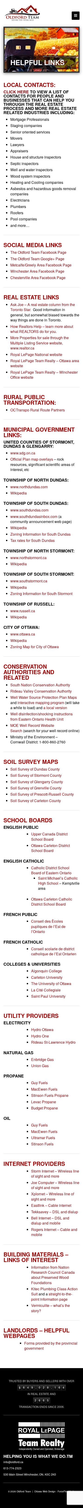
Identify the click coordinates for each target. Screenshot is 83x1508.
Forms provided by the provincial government (50, 1345)
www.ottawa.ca (22, 634)
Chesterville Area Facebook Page (37, 277)
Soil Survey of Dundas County (35, 769)
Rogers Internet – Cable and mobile (54, 1232)
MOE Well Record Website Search (32, 728)
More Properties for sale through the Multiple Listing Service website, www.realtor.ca (39, 343)
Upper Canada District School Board (49, 836)
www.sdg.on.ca (22, 453)
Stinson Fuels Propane (49, 1095)
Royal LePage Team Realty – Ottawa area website (44, 363)
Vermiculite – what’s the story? (50, 1308)
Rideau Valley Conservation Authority (41, 691)
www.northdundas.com (29, 486)
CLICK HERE (16, 92)
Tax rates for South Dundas (32, 540)
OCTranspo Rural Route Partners (37, 410)
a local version (55, 707)
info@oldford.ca (13, 1462)
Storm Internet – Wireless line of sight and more (55, 1173)
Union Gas (40, 1065)
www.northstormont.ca (28, 557)
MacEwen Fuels (44, 1089)
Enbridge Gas (42, 1059)
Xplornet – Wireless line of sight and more (52, 1196)
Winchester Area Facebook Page (37, 271)
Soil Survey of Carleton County (35, 800)
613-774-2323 (12, 1468)
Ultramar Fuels (43, 1137)
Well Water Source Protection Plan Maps (43, 697)
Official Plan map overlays (31, 459)
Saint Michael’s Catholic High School (58, 880)
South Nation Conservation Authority (40, 685)
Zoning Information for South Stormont (41, 593)
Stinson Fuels (42, 1144)
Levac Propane (43, 1101)
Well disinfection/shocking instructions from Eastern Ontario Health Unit (41, 716)
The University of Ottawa (51, 983)
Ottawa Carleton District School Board (50, 848)
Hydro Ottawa (42, 1029)
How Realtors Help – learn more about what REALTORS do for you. (41, 329)
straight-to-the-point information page (51, 1296)
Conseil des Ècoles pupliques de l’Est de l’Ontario (48, 926)
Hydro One (40, 1036)
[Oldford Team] (22, 13)
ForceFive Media (66, 1491)
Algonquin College (46, 971)
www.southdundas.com (29, 510)
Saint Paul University (48, 996)
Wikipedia (18, 493)
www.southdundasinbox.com (33, 516)
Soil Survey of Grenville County (36, 788)
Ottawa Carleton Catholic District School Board (51, 901)
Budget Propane (44, 1108)
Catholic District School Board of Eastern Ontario (51, 870)
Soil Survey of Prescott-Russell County (42, 794)
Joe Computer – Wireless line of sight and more (55, 1185)
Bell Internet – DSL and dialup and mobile (50, 1220)
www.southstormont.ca (28, 581)
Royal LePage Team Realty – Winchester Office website (44, 375)
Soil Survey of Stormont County (36, 775)
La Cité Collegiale (46, 990)
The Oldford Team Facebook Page (38, 252)
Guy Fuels (39, 1082)
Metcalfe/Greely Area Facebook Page (40, 265)
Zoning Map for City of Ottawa (34, 646)
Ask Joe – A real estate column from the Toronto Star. (42, 307)
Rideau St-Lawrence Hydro (53, 1042)
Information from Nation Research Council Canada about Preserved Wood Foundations (53, 1275)
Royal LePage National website (36, 354)
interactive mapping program (41, 702)
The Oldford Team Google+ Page (37, 258)
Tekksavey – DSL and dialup (54, 1211)
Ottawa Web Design (45, 1491)
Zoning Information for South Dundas (40, 534)
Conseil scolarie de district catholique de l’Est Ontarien (53, 951)
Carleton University (46, 977)
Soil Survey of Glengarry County (36, 781)
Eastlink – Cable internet (51, 1205)
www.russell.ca (22, 610)
